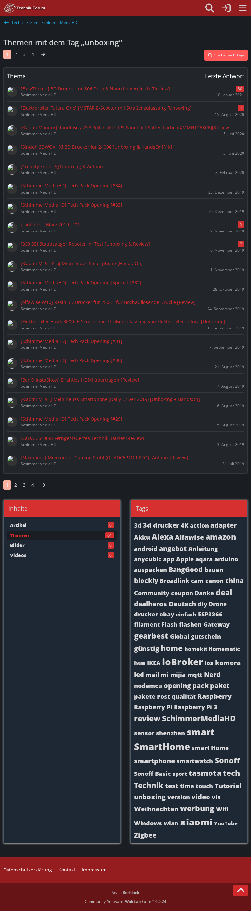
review (147, 718)
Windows (148, 823)
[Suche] (209, 8)
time (187, 786)
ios (209, 663)
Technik (148, 785)
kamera (228, 662)
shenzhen (170, 733)
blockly (146, 580)
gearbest (151, 636)
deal (224, 592)
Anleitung (203, 548)
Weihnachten (156, 809)
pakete (144, 696)
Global (179, 636)
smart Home (210, 748)
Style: (125, 892)
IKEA (153, 663)
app (169, 559)
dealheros (150, 603)
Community (151, 593)
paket (219, 685)
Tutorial (228, 785)
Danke (204, 593)
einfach (186, 614)
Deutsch (182, 603)
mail (152, 675)
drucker (146, 614)
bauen (213, 570)
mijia (178, 675)
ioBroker (182, 661)
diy (202, 604)
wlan (171, 823)
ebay (166, 614)
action (199, 525)
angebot (173, 548)
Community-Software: (125, 901)
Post (163, 696)
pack (200, 685)
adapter (223, 525)
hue (139, 663)
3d (138, 525)
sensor (144, 733)
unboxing (150, 796)
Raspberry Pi (153, 707)
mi (165, 675)
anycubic (147, 559)
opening (177, 685)
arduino (226, 559)
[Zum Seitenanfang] (240, 890)
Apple (185, 559)
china (234, 580)
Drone (218, 604)
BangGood (186, 569)
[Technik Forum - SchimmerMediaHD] (24, 8)
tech (231, 773)
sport (180, 773)
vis (216, 797)
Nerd (212, 674)
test (171, 785)
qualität (184, 696)
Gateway (216, 624)
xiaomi (196, 822)
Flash (169, 624)
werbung (197, 808)
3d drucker (161, 525)
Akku (142, 537)
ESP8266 (210, 614)
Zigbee (145, 835)
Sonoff (227, 760)
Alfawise (189, 537)
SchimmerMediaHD (199, 718)
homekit (195, 649)
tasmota (205, 773)
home (172, 648)
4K (184, 525)
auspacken (150, 570)
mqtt (194, 675)
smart (201, 732)
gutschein (206, 636)
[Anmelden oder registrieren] (226, 8)
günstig (146, 648)
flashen (190, 624)
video (201, 796)
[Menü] (242, 8)
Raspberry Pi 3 (195, 707)
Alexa (162, 537)
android (146, 548)
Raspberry (214, 696)
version (178, 797)
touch (204, 786)
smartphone (154, 761)
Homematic (224, 649)
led (139, 674)
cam (197, 580)
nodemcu (148, 686)
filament (147, 624)
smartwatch (194, 761)
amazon (221, 537)
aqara (204, 559)
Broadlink (174, 580)
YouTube (226, 823)
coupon (182, 593)
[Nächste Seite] (43, 54)
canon (214, 580)
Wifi (222, 809)
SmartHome (162, 746)
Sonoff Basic (152, 773)
